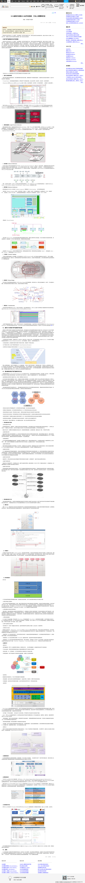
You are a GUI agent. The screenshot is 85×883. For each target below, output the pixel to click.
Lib (15, 1)
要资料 (39, 6)
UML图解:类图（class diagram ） (8, 869)
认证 (31, 1)
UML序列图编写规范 (24, 869)
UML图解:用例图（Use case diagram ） (10, 865)
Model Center (47, 1)
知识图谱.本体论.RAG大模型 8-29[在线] (74, 14)
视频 (19, 1)
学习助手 (79, 1)
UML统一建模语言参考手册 (25, 864)
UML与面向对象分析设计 (43, 864)
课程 (27, 1)
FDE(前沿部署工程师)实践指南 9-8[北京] (74, 18)
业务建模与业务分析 (42, 867)
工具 (38, 1)
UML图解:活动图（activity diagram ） (9, 867)
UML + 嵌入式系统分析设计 (43, 865)
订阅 (55, 12)
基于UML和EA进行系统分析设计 (44, 869)
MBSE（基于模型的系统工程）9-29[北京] (74, 22)
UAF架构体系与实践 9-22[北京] (72, 21)
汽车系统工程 (54, 1)
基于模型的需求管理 (42, 870)
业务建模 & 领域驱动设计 (43, 872)
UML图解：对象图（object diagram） (9, 870)
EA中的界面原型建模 (24, 872)
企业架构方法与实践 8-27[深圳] (72, 16)
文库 (12, 1)
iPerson (23, 1)
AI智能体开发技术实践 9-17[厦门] (73, 19)
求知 (5, 1)
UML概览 (4, 864)
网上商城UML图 (23, 865)
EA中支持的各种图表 (24, 870)
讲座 (41, 1)
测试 (52, 325)
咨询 (34, 1)
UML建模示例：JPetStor (25, 867)
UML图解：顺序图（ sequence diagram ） (10, 872)
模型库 (66, 1)
